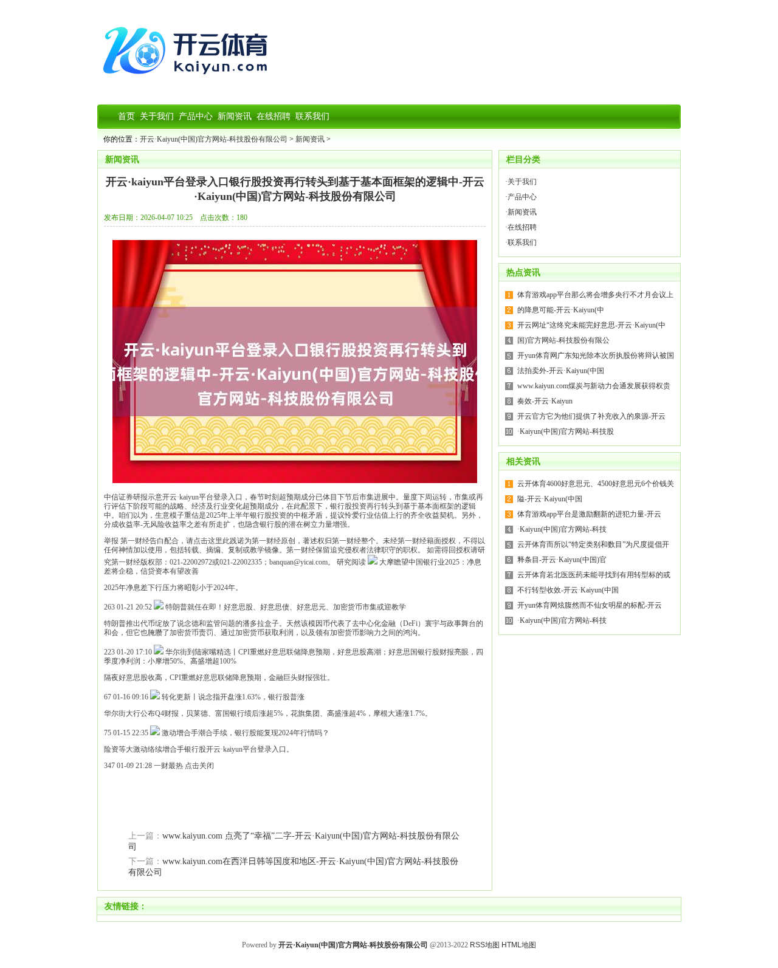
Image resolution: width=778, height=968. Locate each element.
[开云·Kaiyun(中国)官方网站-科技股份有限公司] (188, 79)
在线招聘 (522, 227)
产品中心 (522, 197)
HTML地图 (518, 945)
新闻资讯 (310, 139)
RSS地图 (485, 945)
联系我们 (522, 242)
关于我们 (522, 181)
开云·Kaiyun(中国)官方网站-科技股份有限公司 (213, 139)
